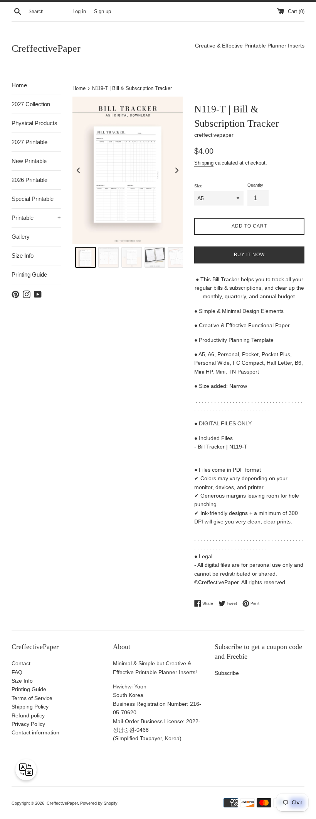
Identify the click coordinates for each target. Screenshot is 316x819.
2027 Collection (31, 104)
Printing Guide (29, 274)
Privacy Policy (28, 724)
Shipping (203, 163)
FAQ (17, 672)
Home (19, 85)
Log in (79, 11)
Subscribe (227, 673)
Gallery (21, 236)
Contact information (35, 732)
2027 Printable (29, 142)
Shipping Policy (30, 706)
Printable (36, 217)
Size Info (23, 255)
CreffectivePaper (46, 48)
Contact (21, 663)
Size (198, 186)
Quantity (255, 185)
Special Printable (33, 198)
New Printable (29, 161)
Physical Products (34, 123)
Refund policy (28, 715)
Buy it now (249, 254)
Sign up (102, 11)
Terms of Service (32, 698)
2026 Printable (29, 180)
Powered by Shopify (99, 803)
